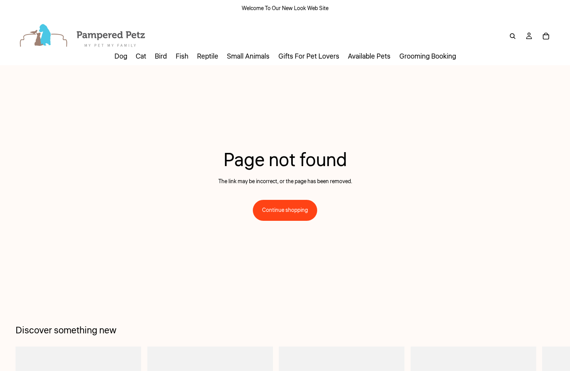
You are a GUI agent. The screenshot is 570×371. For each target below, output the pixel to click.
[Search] (512, 36)
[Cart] (545, 36)
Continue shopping (285, 210)
